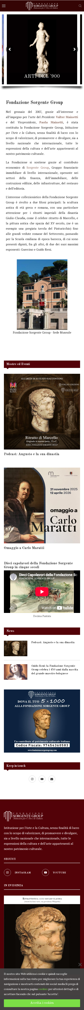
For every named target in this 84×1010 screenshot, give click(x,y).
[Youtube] (42, 779)
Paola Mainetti (51, 122)
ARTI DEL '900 (42, 76)
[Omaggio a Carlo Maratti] (42, 505)
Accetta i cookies (42, 1003)
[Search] (80, 5)
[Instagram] (33, 779)
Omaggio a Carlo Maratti (24, 548)
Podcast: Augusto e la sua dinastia (31, 454)
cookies (43, 989)
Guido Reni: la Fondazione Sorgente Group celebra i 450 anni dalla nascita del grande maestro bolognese (54, 670)
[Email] (51, 779)
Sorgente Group (38, 167)
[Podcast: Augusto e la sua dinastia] (42, 412)
